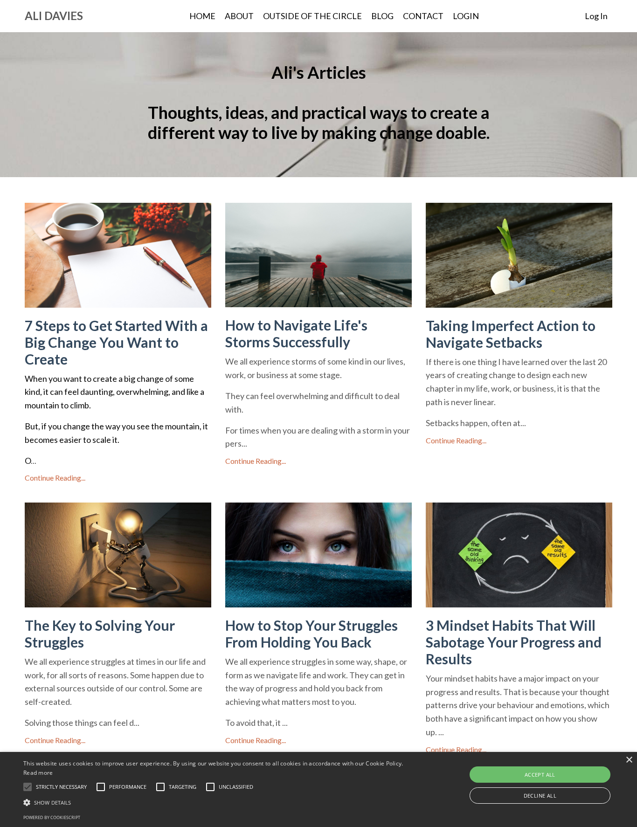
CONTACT (423, 16)
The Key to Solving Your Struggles (100, 633)
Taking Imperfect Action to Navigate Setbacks (510, 334)
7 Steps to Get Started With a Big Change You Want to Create (116, 342)
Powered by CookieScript (51, 817)
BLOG (382, 16)
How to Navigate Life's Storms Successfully (296, 333)
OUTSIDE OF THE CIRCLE (312, 16)
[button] (61, 787)
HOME (202, 16)
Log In (596, 16)
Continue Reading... (55, 477)
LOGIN (466, 16)
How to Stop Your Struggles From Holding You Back (311, 633)
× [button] (628, 760)
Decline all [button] (540, 795)
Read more (38, 773)
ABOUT (239, 16)
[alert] (318, 789)
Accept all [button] (540, 774)
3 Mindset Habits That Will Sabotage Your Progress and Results (514, 642)
